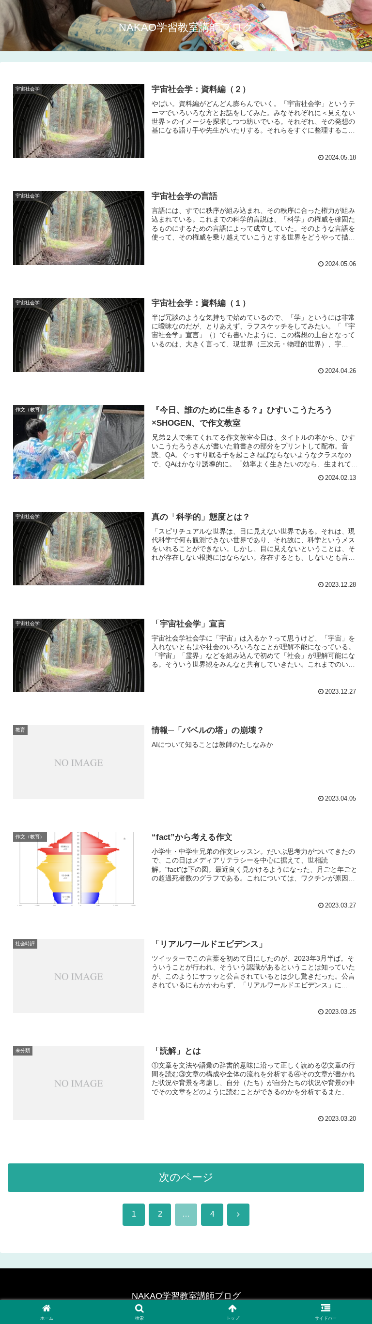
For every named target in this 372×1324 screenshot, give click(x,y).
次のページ (186, 1177)
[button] (343, 1244)
